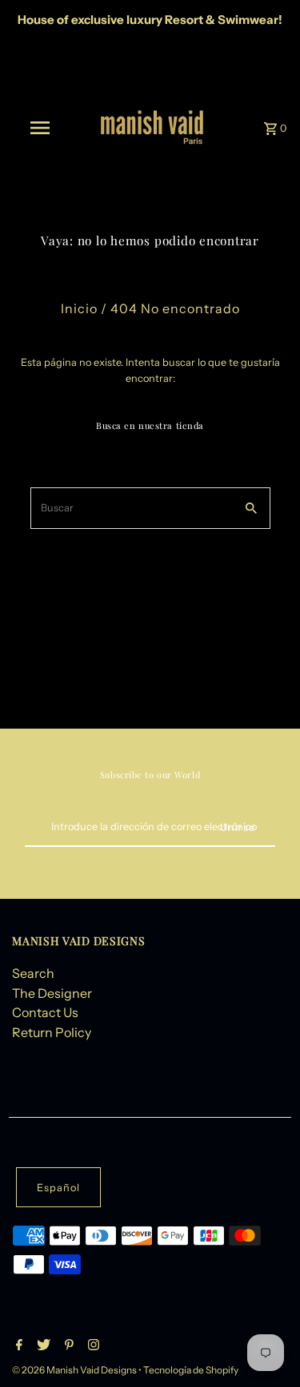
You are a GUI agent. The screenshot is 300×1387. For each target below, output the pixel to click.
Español (58, 1188)
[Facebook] (17, 1346)
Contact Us (45, 1012)
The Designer (52, 993)
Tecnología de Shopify (190, 1370)
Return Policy (51, 1032)
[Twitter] (41, 1346)
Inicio (79, 308)
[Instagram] (91, 1346)
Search (33, 973)
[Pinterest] (67, 1346)
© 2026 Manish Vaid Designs (75, 1370)
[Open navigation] (40, 128)
